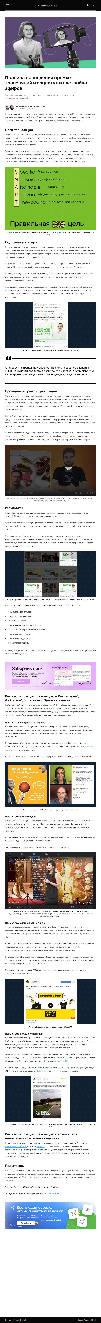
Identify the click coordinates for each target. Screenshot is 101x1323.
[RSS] (93, 5)
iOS (66, 1061)
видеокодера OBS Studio (16, 1146)
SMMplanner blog (12, 1320)
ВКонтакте (54, 1193)
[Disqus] (50, 1275)
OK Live (39, 1070)
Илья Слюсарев (22, 106)
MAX (43, 1193)
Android (56, 1061)
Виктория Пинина (37, 106)
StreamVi (40, 1146)
